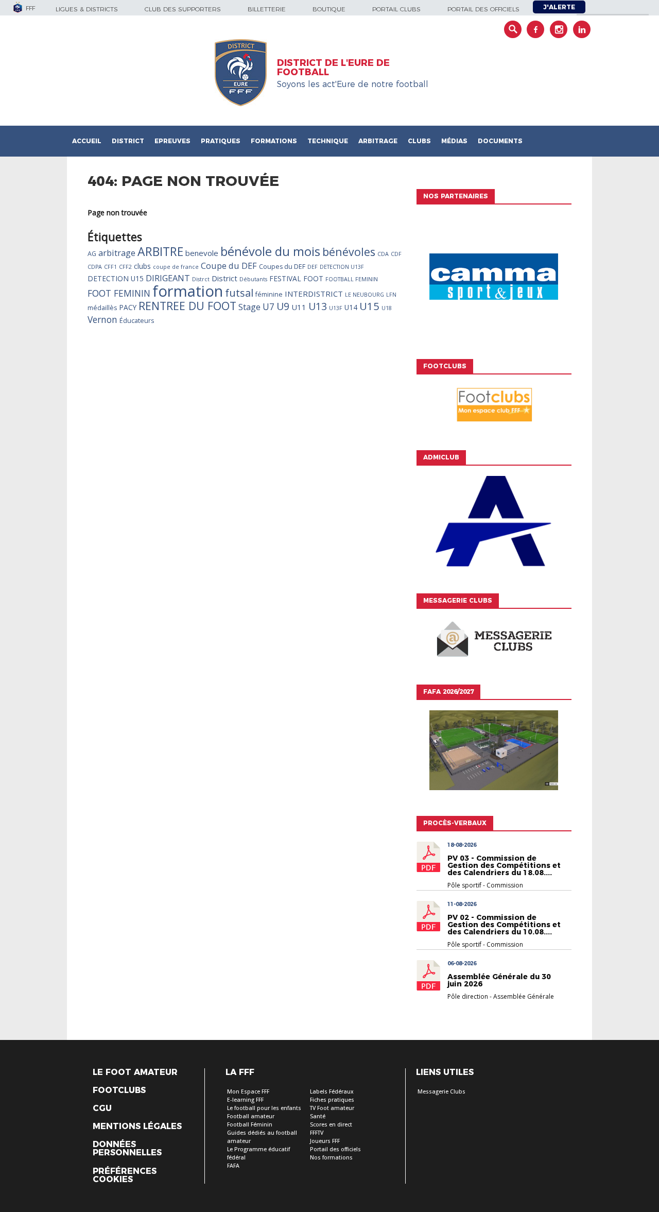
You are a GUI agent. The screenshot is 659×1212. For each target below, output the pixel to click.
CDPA (95, 266)
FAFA (233, 1166)
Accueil (86, 141)
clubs (142, 266)
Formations (274, 141)
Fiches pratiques (332, 1100)
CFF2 (125, 266)
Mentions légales (137, 1126)
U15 (369, 306)
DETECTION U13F (342, 266)
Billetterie (267, 9)
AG (92, 253)
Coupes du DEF (282, 266)
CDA (383, 254)
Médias (454, 141)
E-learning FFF (245, 1100)
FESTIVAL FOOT (296, 278)
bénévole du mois (270, 251)
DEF (312, 266)
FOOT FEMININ (119, 293)
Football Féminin (249, 1124)
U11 (298, 307)
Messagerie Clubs (441, 1091)
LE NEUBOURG (364, 294)
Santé (317, 1116)
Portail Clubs (396, 9)
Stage (249, 307)
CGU (102, 1108)
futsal (239, 292)
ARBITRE (160, 251)
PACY (127, 307)
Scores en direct (331, 1124)
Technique (327, 141)
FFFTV (316, 1133)
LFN (391, 294)
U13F (335, 308)
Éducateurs (136, 320)
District (128, 141)
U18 (386, 308)
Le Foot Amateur (135, 1072)
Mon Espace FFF (248, 1091)
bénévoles (348, 251)
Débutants (253, 279)
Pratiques (220, 141)
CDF (396, 254)
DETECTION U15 (116, 278)
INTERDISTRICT (314, 293)
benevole (201, 253)
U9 (282, 306)
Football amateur (250, 1116)
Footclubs (119, 1090)
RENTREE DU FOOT (187, 305)
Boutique (329, 9)
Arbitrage (377, 141)
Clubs (419, 141)
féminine (269, 294)
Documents (500, 141)
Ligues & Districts (87, 9)
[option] (494, 279)
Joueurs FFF (325, 1141)
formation (187, 291)
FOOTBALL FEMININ (351, 279)
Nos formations (331, 1157)
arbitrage (116, 253)
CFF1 (110, 266)
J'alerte (559, 7)
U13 (317, 306)
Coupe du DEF (229, 265)
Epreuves (172, 141)
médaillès (102, 307)
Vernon (102, 319)
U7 (268, 306)
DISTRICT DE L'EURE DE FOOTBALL (333, 67)
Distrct (201, 279)
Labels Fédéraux (332, 1091)
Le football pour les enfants (264, 1108)
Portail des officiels (483, 9)
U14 (350, 307)
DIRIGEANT (168, 278)
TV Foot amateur (332, 1108)
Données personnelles (127, 1148)
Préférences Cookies (125, 1175)
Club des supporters (183, 9)
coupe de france (176, 266)
